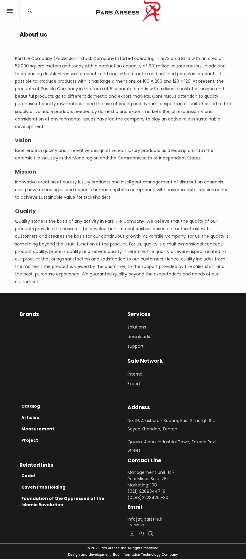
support (136, 346)
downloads (139, 337)
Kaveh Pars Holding (43, 487)
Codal (28, 476)
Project (29, 440)
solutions (137, 327)
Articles (30, 418)
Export (134, 384)
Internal (135, 374)
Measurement (37, 429)
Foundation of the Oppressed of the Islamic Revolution (62, 501)
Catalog (30, 406)
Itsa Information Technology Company (145, 554)
